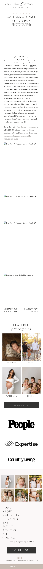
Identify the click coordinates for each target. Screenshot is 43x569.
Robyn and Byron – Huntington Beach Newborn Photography (12, 309)
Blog (13, 13)
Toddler (28, 13)
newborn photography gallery (14, 136)
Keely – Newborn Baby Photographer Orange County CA (31, 309)
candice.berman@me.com (27, 127)
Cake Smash (20, 13)
